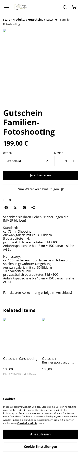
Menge (58, 153)
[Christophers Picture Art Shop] (21, 7)
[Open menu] (6, 7)
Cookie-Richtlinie (27, 423)
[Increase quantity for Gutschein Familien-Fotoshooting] (74, 161)
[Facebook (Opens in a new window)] (6, 207)
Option (7, 153)
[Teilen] (33, 207)
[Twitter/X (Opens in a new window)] (15, 207)
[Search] (65, 7)
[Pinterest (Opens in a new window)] (24, 207)
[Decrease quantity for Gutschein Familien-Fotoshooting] (58, 161)
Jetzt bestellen (40, 175)
